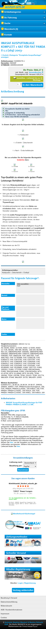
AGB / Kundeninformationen (11, 610)
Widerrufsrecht (6, 606)
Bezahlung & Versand (9, 598)
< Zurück (4, 55)
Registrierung (30, 583)
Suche (7, 23)
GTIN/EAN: (5, 65)
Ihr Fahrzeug (10, 17)
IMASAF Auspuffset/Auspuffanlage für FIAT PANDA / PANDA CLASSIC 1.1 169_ (24, 403)
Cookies (4, 618)
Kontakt (8, 35)
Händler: (13, 583)
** (41, 80)
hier (11, 442)
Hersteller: (5, 63)
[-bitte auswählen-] (30, 284)
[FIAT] (30, 286)
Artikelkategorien (12, 12)
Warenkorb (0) (11, 29)
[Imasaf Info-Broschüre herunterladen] (23, 262)
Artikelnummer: (7, 61)
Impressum (5, 614)
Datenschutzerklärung (9, 602)
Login (20, 583)
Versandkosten (35, 72)
